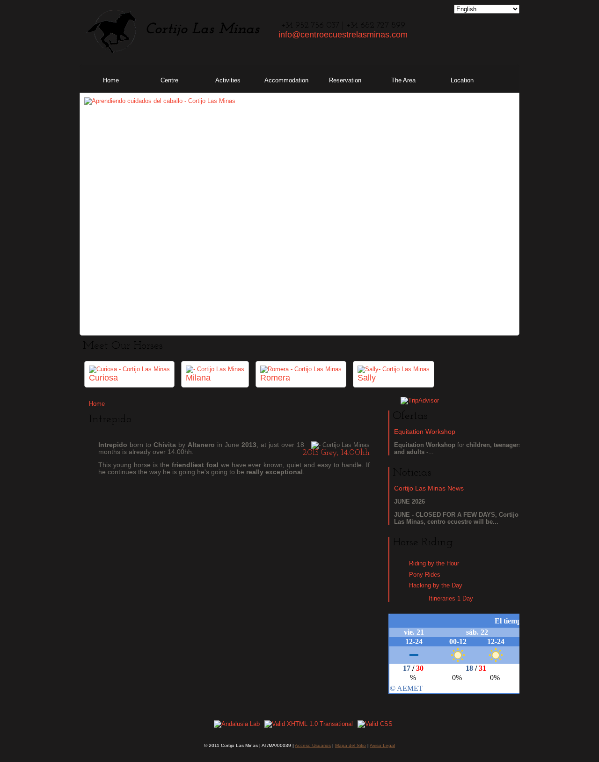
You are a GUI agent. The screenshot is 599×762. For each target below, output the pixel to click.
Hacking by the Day (435, 585)
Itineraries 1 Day (451, 598)
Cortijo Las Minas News (429, 488)
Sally (367, 377)
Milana (198, 377)
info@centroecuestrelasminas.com (343, 34)
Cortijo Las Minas (202, 29)
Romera (275, 377)
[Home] (111, 51)
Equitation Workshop (424, 431)
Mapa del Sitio (350, 745)
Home (97, 403)
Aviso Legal (382, 745)
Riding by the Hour (434, 563)
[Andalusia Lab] (237, 723)
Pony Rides (424, 574)
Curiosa (103, 377)
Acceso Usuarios (313, 745)
